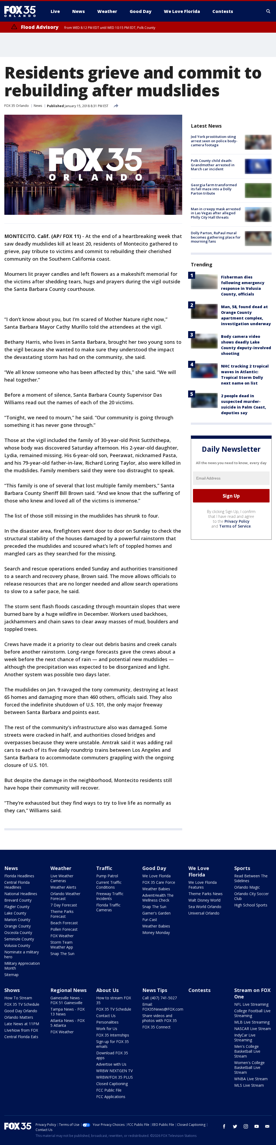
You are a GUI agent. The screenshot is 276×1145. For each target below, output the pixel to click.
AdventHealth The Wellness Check (158, 898)
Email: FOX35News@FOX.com (162, 1007)
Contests (199, 990)
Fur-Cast (149, 919)
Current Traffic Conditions (109, 885)
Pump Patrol (107, 875)
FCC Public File (109, 1090)
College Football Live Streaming (252, 1013)
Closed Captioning (112, 1083)
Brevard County (18, 900)
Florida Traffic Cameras (108, 907)
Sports (242, 868)
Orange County (17, 926)
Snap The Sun (62, 953)
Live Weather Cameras (61, 878)
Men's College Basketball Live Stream (247, 1051)
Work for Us (106, 1028)
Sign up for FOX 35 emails (112, 1044)
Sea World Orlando (204, 906)
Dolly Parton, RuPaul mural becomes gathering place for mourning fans (216, 237)
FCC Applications (110, 1096)
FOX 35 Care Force (158, 882)
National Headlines (20, 893)
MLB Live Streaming (252, 1022)
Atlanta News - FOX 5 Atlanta (67, 1023)
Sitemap (11, 974)
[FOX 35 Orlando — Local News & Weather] (22, 11)
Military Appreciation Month (22, 966)
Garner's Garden (156, 913)
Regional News (68, 990)
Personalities (107, 1022)
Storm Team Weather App (61, 945)
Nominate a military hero (21, 954)
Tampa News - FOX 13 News (67, 1012)
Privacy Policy (237, 521)
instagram (246, 1126)
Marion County (17, 919)
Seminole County (19, 939)
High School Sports (250, 905)
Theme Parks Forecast (62, 914)
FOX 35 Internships (112, 1035)
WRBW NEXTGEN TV (114, 1070)
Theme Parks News (205, 893)
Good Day (154, 868)
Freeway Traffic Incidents (109, 896)
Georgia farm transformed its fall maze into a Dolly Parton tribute (214, 189)
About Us (107, 990)
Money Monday (156, 932)
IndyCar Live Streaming (245, 1037)
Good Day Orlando (20, 1010)
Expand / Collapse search (268, 11)
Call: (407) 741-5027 (159, 997)
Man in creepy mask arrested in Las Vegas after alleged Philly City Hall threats (216, 213)
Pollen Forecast (64, 929)
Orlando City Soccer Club (251, 896)
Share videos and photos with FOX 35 (159, 1018)
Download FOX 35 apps (112, 1055)
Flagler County (16, 906)
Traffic (104, 868)
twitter (235, 1126)
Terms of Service (235, 526)
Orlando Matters (18, 1017)
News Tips (154, 990)
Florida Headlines (19, 875)
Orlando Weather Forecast (65, 896)
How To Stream (18, 997)
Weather (60, 868)
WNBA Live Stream (251, 1078)
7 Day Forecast (63, 905)
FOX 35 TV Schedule (21, 1004)
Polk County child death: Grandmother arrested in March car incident (212, 164)
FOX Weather (62, 935)
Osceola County (18, 932)
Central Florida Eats (21, 1036)
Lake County (15, 913)
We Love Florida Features (202, 885)
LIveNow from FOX (21, 1030)
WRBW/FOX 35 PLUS (114, 1077)
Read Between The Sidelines (251, 878)
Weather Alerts (63, 887)
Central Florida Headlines (17, 885)
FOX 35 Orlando (16, 105)
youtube (256, 1126)
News (38, 105)
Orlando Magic (247, 887)
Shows (12, 990)
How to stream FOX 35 (113, 1000)
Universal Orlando (203, 913)
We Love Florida (156, 875)
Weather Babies (156, 888)
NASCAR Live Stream (252, 1028)
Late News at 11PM (21, 1023)
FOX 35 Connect (156, 1027)
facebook (224, 1126)
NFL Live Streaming (251, 1004)
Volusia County (17, 945)
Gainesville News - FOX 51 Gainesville (66, 1000)
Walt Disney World (204, 900)
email (267, 1126)
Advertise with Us (111, 1064)
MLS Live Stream (249, 1085)
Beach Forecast (64, 922)
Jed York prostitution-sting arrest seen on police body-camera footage (214, 140)
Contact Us (106, 1015)
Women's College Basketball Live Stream (249, 1067)
